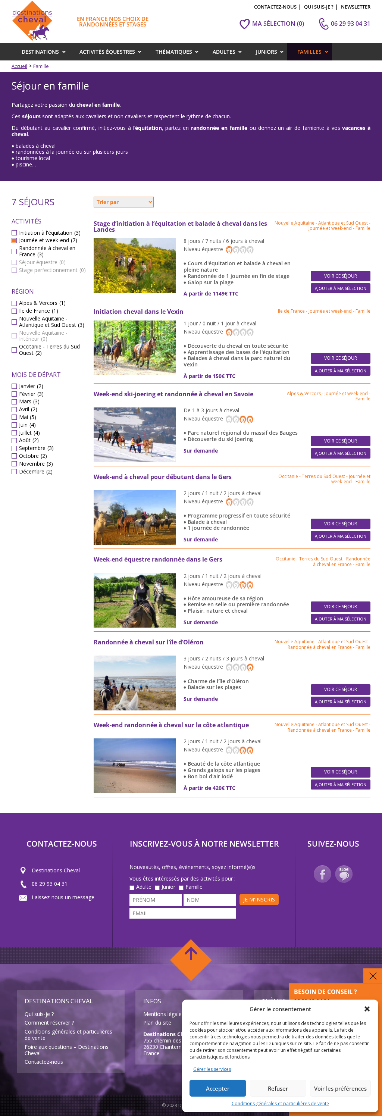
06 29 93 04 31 (50, 883)
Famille (194, 887)
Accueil (19, 66)
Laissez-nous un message (63, 897)
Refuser (278, 1088)
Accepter (217, 1088)
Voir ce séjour (340, 276)
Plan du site (157, 1022)
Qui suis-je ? (39, 1013)
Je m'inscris (259, 899)
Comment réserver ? (49, 1022)
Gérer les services (212, 1069)
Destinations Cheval (56, 870)
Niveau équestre (204, 249)
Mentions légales (163, 1013)
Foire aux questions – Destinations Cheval (67, 1050)
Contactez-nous (44, 1061)
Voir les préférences (340, 1088)
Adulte (143, 887)
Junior (168, 887)
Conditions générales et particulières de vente (280, 1103)
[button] (367, 1009)
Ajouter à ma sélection (340, 288)
